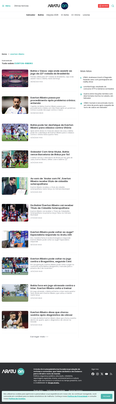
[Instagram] (97, 374)
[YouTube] (106, 374)
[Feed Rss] (111, 374)
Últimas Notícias (21, 6)
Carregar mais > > (39, 336)
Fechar (106, 396)
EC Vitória (75, 15)
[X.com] (102, 374)
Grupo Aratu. (53, 383)
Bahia (41, 15)
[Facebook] (93, 374)
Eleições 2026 (52, 15)
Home (4, 54)
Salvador (30, 15)
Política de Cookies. (17, 399)
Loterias (86, 15)
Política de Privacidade (78, 396)
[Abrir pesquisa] (112, 6)
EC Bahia (65, 15)
